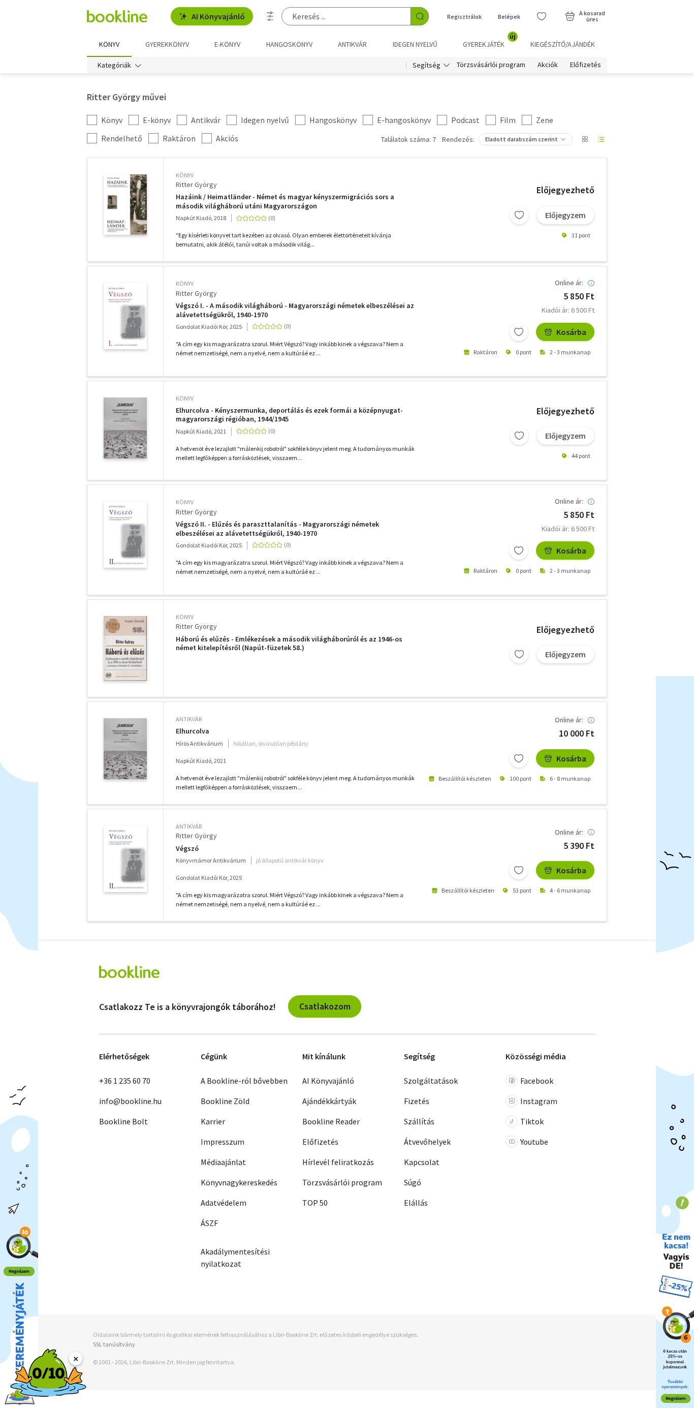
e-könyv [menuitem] (227, 44)
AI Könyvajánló (218, 16)
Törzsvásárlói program (491, 65)
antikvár (189, 719)
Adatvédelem (223, 1203)
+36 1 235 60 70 (124, 1081)
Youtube (534, 1142)
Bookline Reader (331, 1121)
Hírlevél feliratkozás (338, 1162)
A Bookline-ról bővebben (244, 1081)
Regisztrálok (464, 16)
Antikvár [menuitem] (352, 44)
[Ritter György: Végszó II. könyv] (125, 534)
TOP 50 (315, 1203)
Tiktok (532, 1121)
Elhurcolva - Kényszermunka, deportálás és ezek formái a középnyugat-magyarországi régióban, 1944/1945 (289, 415)
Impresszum (222, 1142)
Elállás (416, 1203)
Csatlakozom (325, 1006)
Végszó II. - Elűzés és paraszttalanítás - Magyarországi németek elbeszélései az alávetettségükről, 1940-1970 (277, 529)
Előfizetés (585, 65)
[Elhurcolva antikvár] (125, 748)
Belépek (509, 16)
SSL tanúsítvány (114, 1344)
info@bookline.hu (130, 1101)
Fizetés (416, 1101)
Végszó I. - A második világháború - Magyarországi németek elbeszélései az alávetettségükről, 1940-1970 (295, 310)
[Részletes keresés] (270, 16)
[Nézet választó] (585, 139)
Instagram (538, 1101)
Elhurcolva (192, 731)
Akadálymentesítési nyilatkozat (235, 1257)
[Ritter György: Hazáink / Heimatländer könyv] (125, 204)
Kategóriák (114, 65)
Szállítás (419, 1121)
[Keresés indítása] (420, 16)
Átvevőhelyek (427, 1142)
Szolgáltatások (431, 1081)
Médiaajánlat (223, 1162)
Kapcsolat (421, 1162)
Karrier (213, 1121)
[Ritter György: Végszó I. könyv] (125, 316)
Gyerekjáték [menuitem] (489, 41)
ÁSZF (209, 1223)
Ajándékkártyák (329, 1101)
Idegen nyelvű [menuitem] (415, 44)
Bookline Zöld (225, 1101)
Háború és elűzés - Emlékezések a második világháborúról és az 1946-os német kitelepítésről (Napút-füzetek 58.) (289, 644)
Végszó (187, 848)
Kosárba (571, 332)
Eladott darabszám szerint (521, 139)
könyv (185, 175)
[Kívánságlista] (541, 16)
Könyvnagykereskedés (239, 1182)
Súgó (412, 1182)
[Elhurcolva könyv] (125, 427)
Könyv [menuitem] (109, 44)
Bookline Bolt (123, 1121)
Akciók (548, 65)
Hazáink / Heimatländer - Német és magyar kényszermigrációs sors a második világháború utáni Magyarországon (285, 201)
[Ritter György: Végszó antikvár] (125, 858)
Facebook (536, 1081)
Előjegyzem (565, 215)
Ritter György (196, 184)
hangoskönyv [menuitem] (289, 44)
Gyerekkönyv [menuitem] (167, 44)
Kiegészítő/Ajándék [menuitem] (562, 44)
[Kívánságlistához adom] (519, 215)
